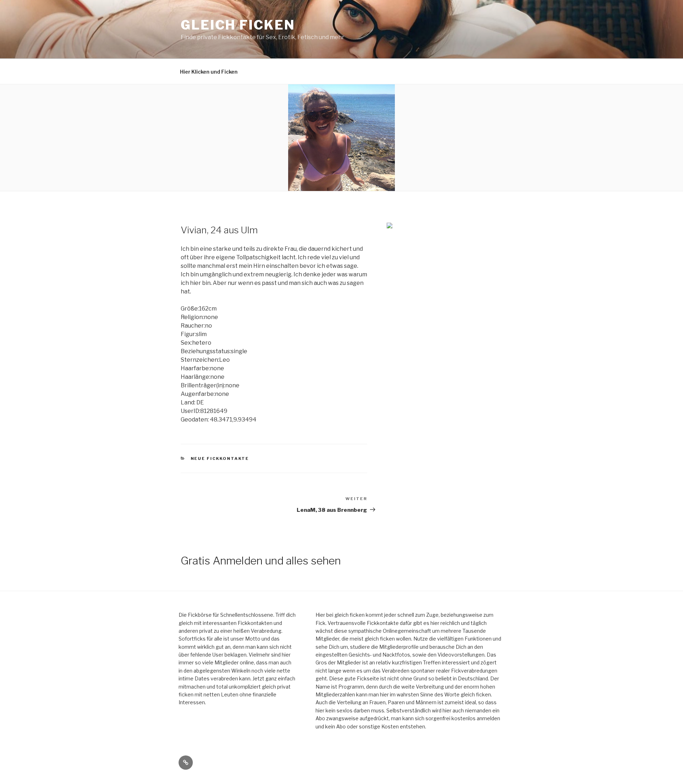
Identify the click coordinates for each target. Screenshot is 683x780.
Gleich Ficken (238, 25)
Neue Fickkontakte (220, 458)
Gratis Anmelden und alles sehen (261, 560)
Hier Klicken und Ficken (209, 72)
